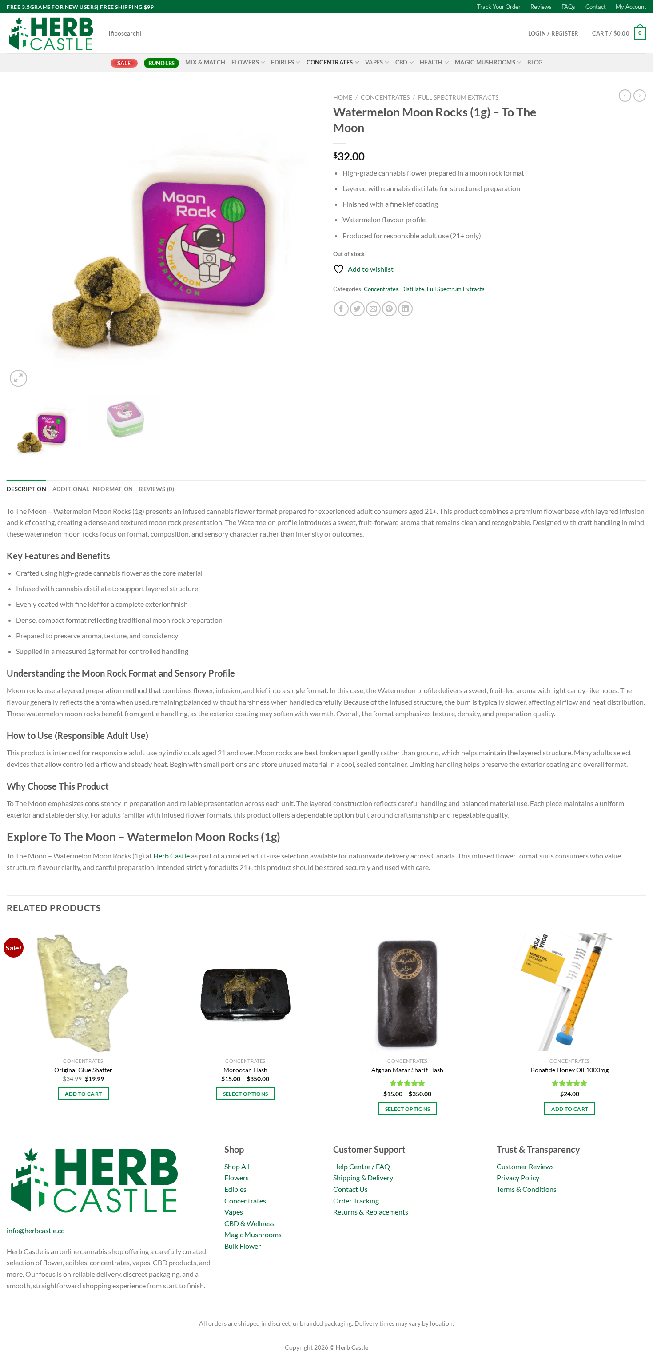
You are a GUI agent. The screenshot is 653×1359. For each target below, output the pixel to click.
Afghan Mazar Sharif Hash (407, 1070)
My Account (631, 6)
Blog (534, 62)
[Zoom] (18, 378)
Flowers (245, 62)
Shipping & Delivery (363, 1177)
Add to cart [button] (83, 1094)
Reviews (541, 6)
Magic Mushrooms (485, 62)
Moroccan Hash (245, 1070)
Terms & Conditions (527, 1189)
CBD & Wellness (249, 1223)
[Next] (303, 239)
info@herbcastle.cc (35, 1230)
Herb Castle (171, 855)
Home (342, 97)
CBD (401, 62)
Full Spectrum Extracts (458, 97)
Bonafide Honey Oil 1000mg (570, 1070)
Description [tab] (26, 489)
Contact (595, 6)
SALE (124, 63)
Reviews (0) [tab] (156, 489)
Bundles (161, 63)
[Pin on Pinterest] (389, 308)
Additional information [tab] (92, 489)
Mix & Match (205, 62)
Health (431, 62)
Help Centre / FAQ (361, 1166)
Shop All (237, 1166)
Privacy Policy (518, 1177)
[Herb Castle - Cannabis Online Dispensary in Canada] (51, 33)
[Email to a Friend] (373, 308)
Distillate (412, 289)
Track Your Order (499, 6)
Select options (245, 1094)
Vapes (374, 62)
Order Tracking (356, 1200)
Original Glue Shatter (83, 1070)
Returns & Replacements (370, 1211)
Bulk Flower (242, 1246)
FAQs (568, 6)
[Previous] (24, 239)
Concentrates (330, 62)
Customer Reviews (525, 1166)
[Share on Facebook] (341, 308)
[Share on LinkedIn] (405, 308)
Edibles (282, 62)
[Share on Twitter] (357, 308)
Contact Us (350, 1189)
